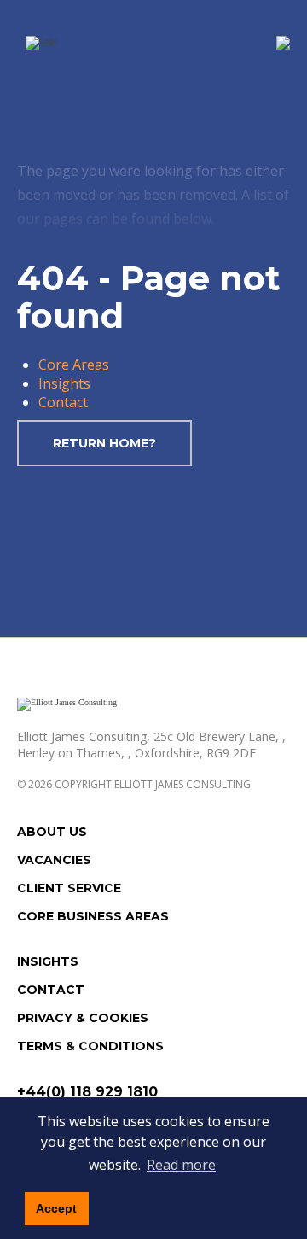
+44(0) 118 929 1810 (87, 1092)
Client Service (69, 888)
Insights (64, 383)
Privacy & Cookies (82, 1018)
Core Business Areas (93, 916)
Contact (63, 402)
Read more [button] (181, 1164)
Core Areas (73, 364)
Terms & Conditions (90, 1046)
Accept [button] (56, 1208)
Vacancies (54, 860)
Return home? (104, 443)
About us (52, 831)
